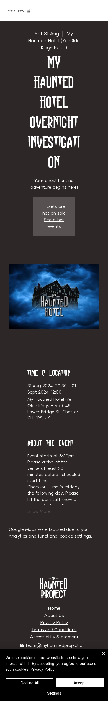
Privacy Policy (54, 622)
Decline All (29, 682)
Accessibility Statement (54, 636)
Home (54, 608)
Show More (38, 511)
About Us (54, 615)
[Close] (100, 657)
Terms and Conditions (54, 629)
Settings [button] (54, 693)
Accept (80, 682)
